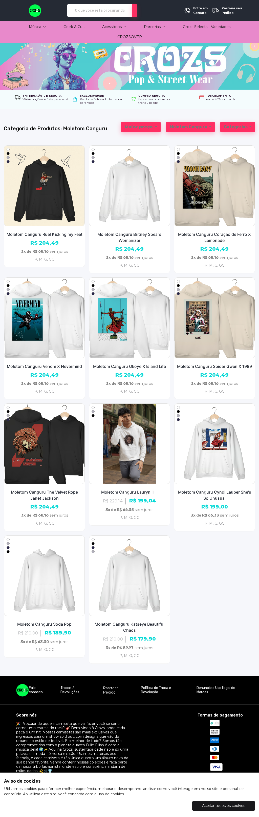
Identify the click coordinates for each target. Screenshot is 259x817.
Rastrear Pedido (110, 690)
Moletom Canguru (189, 126)
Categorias (236, 126)
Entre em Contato (200, 10)
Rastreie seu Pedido (232, 10)
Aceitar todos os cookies (223, 805)
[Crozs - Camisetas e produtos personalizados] (35, 10)
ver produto (44, 185)
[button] (37, 27)
